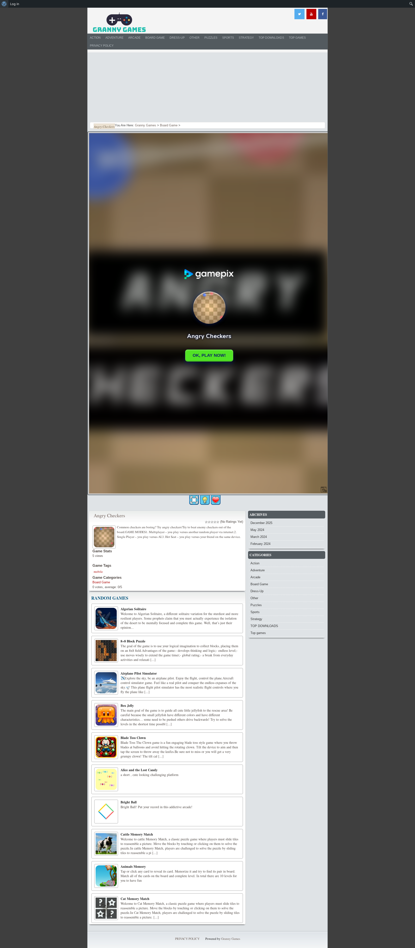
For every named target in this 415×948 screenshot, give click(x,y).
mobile (98, 571)
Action (95, 37)
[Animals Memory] (106, 876)
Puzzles (210, 37)
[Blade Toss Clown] (106, 747)
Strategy (246, 37)
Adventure (114, 37)
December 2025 (261, 523)
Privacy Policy (102, 45)
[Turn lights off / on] (205, 500)
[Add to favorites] (215, 499)
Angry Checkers (109, 515)
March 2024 (258, 537)
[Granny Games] (119, 22)
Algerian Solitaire (133, 608)
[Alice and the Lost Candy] (106, 779)
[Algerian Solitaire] (106, 618)
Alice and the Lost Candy (139, 769)
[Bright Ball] (106, 812)
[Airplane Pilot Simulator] (106, 683)
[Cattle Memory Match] (106, 844)
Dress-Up (177, 37)
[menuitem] (4, 4)
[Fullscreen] (194, 500)
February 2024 (260, 544)
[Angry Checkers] (104, 536)
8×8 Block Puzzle (133, 641)
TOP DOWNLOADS (271, 37)
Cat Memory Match (135, 898)
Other (194, 37)
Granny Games (230, 938)
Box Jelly (127, 705)
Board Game (155, 37)
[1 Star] (206, 522)
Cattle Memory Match (137, 834)
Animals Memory (133, 866)
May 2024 (257, 530)
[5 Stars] (217, 522)
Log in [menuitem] (14, 4)
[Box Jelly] (106, 715)
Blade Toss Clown (133, 737)
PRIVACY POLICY (187, 938)
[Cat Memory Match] (106, 908)
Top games (297, 37)
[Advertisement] (207, 86)
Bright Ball (129, 802)
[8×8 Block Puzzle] (106, 651)
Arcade (134, 37)
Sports (228, 37)
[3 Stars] (212, 522)
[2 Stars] (209, 522)
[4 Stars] (215, 522)
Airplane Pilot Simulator (139, 673)
